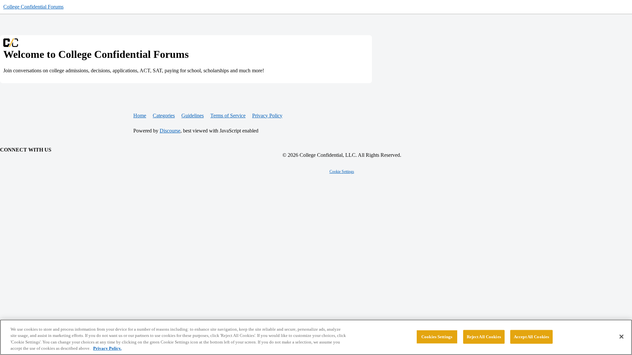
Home (139, 115)
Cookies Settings (436, 336)
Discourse (170, 130)
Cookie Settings (341, 171)
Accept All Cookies (531, 336)
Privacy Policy (267, 115)
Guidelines (192, 115)
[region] (316, 337)
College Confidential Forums (33, 7)
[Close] (621, 336)
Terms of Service (228, 115)
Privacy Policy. (107, 348)
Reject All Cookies (484, 336)
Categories (164, 115)
